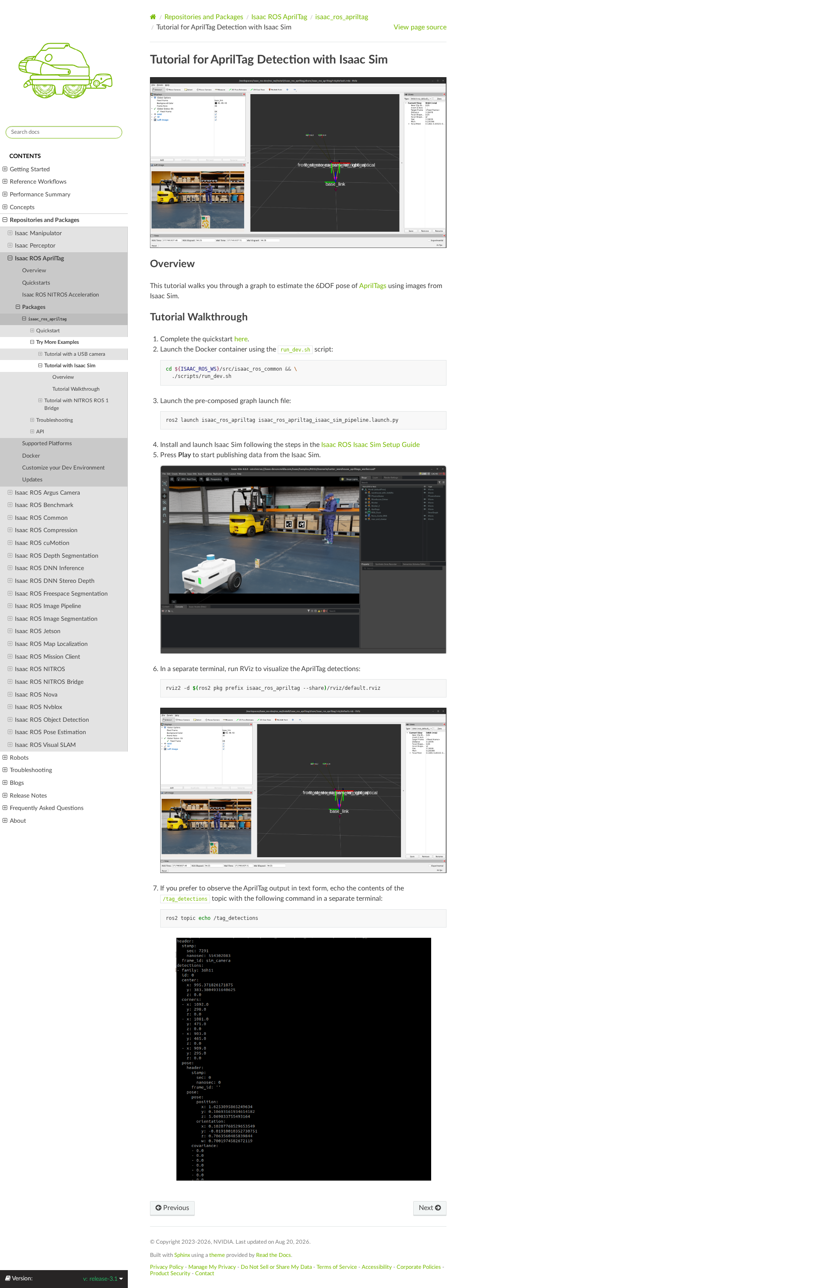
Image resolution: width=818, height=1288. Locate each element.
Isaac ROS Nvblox (38, 707)
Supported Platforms (47, 444)
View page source (420, 27)
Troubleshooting (54, 420)
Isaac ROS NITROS (40, 669)
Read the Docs (273, 1255)
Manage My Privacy (212, 1267)
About (18, 821)
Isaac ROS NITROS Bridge (49, 682)
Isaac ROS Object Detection (52, 720)
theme (217, 1255)
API (40, 431)
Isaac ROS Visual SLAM (45, 745)
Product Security (170, 1273)
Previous (175, 1207)
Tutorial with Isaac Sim (69, 365)
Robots (19, 758)
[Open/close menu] (5, 169)
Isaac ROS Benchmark (44, 505)
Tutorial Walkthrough (76, 389)
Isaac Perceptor (35, 245)
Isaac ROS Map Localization (51, 644)
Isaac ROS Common (41, 518)
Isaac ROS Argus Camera (47, 493)
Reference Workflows (38, 182)
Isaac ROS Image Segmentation (56, 619)
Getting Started (30, 169)
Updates (32, 480)
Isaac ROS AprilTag (39, 258)
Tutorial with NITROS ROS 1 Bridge (76, 404)
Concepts (22, 207)
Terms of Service (337, 1267)
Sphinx (182, 1255)
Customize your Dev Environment (63, 468)
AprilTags (372, 285)
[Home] (153, 16)
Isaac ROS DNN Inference (49, 568)
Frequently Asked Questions (47, 808)
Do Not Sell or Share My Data (276, 1267)
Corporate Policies (419, 1267)
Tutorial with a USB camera (74, 354)
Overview (34, 271)
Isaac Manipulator (38, 233)
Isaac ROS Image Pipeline (48, 606)
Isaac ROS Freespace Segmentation (61, 594)
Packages (34, 307)
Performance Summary (40, 194)
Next (427, 1207)
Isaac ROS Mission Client (47, 657)
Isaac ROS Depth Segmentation (56, 556)
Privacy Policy (167, 1267)
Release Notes (28, 795)
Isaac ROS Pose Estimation (50, 732)
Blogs (17, 783)
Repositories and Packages (44, 220)
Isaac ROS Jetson (37, 631)
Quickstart (48, 330)
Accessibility (377, 1267)
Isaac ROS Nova (36, 695)
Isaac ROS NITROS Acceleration (60, 295)
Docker (31, 456)
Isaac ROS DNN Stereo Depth (55, 581)
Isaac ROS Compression (46, 530)
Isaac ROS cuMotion (42, 543)
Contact (204, 1273)
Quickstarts (36, 283)
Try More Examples (57, 342)
